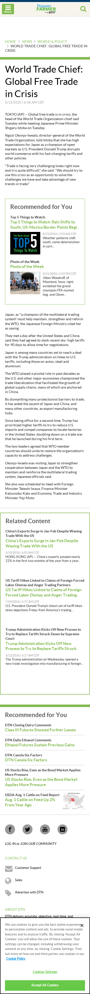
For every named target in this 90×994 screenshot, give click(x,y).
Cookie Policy (16, 958)
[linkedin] (63, 829)
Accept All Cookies (44, 985)
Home (10, 42)
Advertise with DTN (29, 892)
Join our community (38, 844)
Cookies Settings (45, 972)
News (27, 42)
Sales (18, 880)
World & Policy (52, 42)
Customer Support (28, 868)
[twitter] (27, 829)
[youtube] (45, 829)
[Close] (82, 925)
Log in (10, 844)
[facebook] (10, 829)
